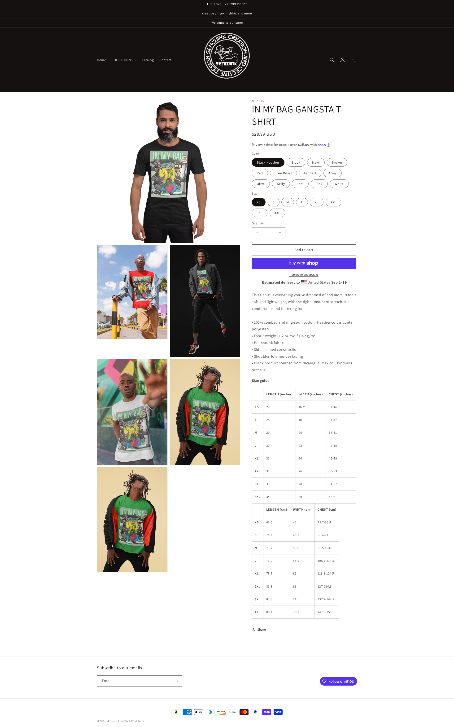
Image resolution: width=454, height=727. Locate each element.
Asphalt (310, 173)
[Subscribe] (176, 681)
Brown (337, 162)
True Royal (283, 173)
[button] (124, 60)
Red (260, 173)
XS (259, 202)
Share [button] (261, 629)
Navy (316, 162)
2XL (333, 202)
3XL (259, 213)
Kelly (281, 184)
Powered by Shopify (132, 721)
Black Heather (268, 162)
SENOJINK (113, 721)
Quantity (258, 223)
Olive (261, 184)
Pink (319, 184)
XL (317, 202)
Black (296, 162)
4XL (277, 213)
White (339, 184)
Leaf (300, 184)
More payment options (304, 274)
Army (332, 173)
